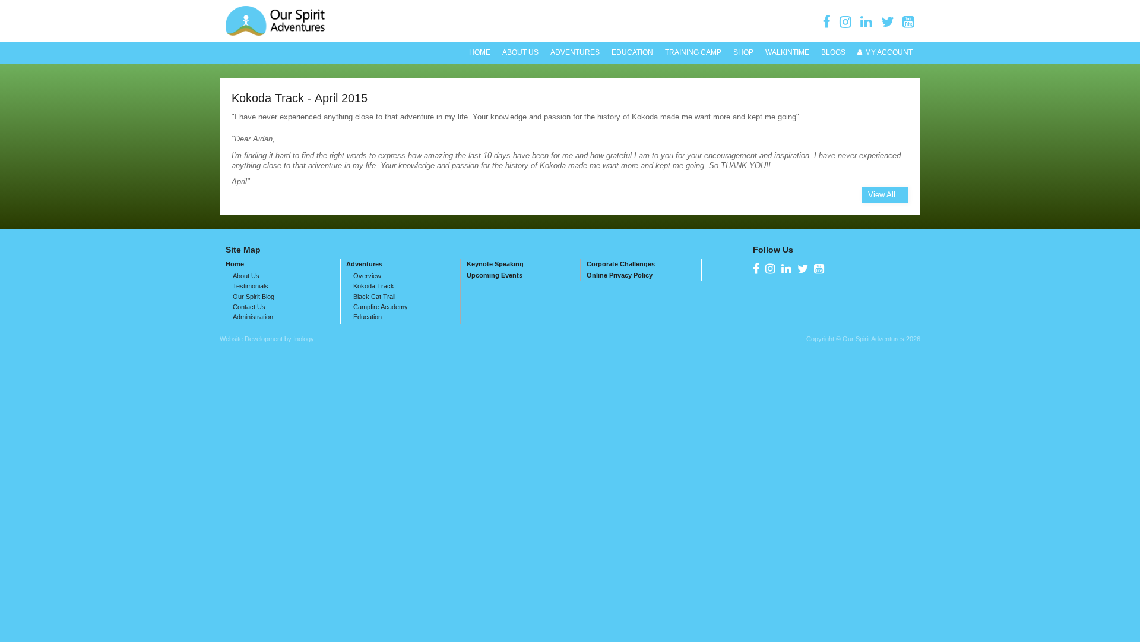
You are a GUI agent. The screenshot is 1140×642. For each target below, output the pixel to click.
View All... (885, 194)
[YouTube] (908, 22)
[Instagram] (845, 22)
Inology (303, 338)
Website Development (251, 338)
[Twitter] (887, 22)
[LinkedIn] (866, 22)
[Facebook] (827, 22)
